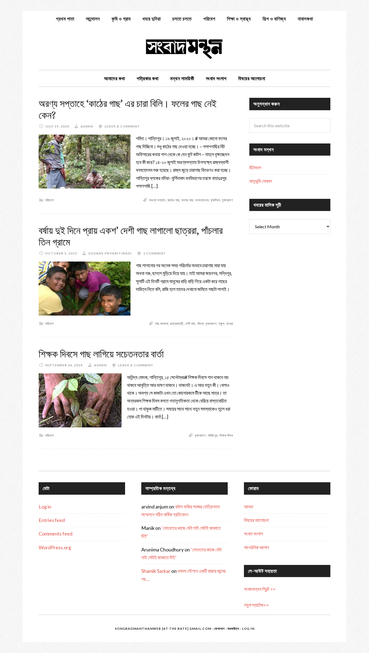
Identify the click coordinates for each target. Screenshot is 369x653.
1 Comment (154, 253)
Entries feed (52, 520)
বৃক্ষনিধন (215, 200)
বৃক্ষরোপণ (227, 200)
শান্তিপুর (213, 435)
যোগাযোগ (219, 629)
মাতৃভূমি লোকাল (260, 181)
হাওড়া (229, 324)
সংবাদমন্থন (184, 48)
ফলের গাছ (187, 200)
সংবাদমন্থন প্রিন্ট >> (260, 589)
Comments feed (55, 534)
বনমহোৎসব (202, 200)
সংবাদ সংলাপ (253, 534)
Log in (45, 507)
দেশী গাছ (190, 324)
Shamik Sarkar (155, 571)
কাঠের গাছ (173, 200)
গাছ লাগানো (161, 324)
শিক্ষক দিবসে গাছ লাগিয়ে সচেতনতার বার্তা (101, 354)
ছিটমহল (255, 167)
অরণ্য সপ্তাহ (157, 200)
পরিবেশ (49, 200)
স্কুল (221, 324)
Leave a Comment (122, 126)
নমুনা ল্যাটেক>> (256, 605)
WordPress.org (55, 547)
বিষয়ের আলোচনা (256, 520)
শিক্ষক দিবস (226, 435)
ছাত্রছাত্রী (176, 324)
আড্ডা (248, 507)
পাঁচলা (200, 324)
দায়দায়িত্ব (233, 629)
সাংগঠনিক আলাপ (256, 547)
